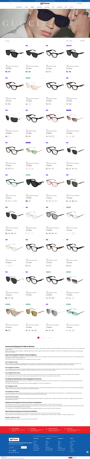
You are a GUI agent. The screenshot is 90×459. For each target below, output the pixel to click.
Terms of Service (36, 448)
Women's (47, 442)
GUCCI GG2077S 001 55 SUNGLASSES (12, 66)
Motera (71, 445)
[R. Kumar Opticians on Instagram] (15, 450)
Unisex (47, 444)
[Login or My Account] (76, 3)
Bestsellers (48, 447)
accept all (70, 457)
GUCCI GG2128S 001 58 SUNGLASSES (32, 195)
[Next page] (51, 338)
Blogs (34, 442)
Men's (47, 441)
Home (6, 10)
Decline (74, 457)
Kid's (59, 445)
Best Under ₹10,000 (49, 448)
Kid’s (46, 445)
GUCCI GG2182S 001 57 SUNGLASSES (73, 66)
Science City (72, 450)
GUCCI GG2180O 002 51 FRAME (72, 98)
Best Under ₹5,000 (49, 450)
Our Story (35, 441)
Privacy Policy (35, 447)
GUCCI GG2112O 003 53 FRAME (51, 195)
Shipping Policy (36, 450)
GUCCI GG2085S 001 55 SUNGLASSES (32, 66)
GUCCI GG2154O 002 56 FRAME (11, 260)
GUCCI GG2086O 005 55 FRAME (31, 260)
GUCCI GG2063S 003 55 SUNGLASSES (32, 163)
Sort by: (67, 40)
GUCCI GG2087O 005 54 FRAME (72, 260)
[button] (10, 3)
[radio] (6, 72)
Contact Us (35, 444)
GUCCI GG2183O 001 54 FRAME (31, 292)
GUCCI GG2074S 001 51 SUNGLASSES (73, 163)
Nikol (71, 447)
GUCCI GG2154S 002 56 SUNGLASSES (73, 292)
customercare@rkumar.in (14, 452)
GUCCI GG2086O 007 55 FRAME (51, 260)
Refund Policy (35, 445)
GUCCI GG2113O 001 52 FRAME (51, 163)
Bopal (71, 442)
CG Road (71, 444)
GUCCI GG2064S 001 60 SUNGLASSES (12, 292)
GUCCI (7, 65)
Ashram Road (72, 441)
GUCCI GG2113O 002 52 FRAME (11, 163)
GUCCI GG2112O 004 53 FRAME (11, 195)
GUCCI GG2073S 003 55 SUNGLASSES (73, 195)
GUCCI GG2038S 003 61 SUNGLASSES (32, 98)
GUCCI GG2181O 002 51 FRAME (11, 98)
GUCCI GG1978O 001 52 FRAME (51, 98)
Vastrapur (72, 451)
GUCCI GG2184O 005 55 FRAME (51, 292)
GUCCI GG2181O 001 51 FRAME (51, 66)
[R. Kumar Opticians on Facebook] (14, 450)
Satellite (71, 448)
